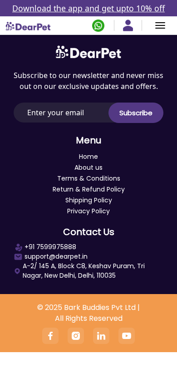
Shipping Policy (88, 200)
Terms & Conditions (88, 178)
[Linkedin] (101, 336)
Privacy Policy (88, 211)
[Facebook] (50, 336)
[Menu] (160, 25)
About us (88, 167)
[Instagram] (76, 336)
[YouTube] (126, 336)
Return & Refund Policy (89, 189)
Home (88, 156)
